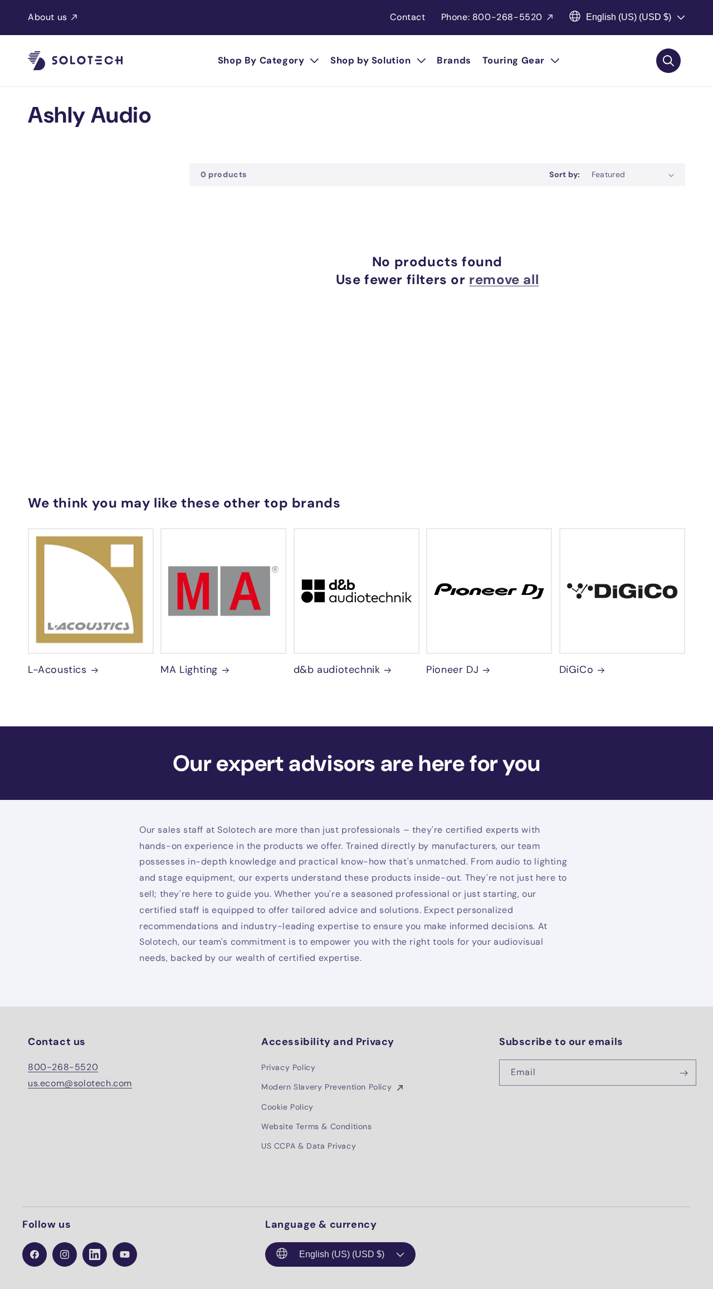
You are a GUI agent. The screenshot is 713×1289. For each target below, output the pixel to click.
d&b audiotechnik (337, 669)
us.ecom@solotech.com (80, 1083)
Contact (407, 17)
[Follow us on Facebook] (34, 1254)
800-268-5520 (63, 1067)
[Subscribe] (683, 1073)
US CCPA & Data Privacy (308, 1146)
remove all (504, 279)
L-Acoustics (57, 669)
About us (47, 17)
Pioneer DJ (452, 669)
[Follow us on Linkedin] (94, 1254)
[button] (268, 60)
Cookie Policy (287, 1107)
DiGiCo (576, 669)
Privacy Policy (288, 1068)
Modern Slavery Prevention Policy (327, 1087)
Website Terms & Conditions (316, 1126)
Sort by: (564, 174)
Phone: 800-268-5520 (492, 17)
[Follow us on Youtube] (125, 1254)
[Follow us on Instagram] (64, 1254)
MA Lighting (189, 669)
